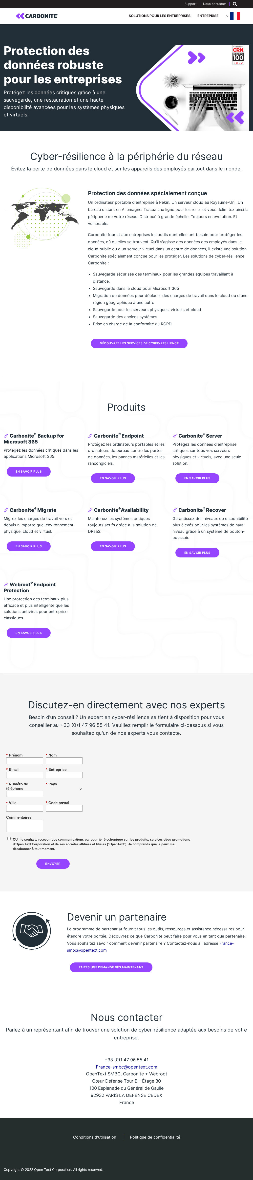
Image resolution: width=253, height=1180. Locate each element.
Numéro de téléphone (17, 786)
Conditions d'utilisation (94, 1137)
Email (12, 769)
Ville (11, 803)
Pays (51, 784)
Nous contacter (214, 4)
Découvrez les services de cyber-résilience (139, 343)
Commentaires (18, 817)
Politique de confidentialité (155, 1137)
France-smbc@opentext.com (126, 1066)
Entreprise (208, 16)
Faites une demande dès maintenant (111, 967)
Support (191, 4)
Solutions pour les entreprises (159, 16)
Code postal (57, 803)
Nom (51, 755)
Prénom (14, 755)
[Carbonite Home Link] (37, 16)
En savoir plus (29, 471)
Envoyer (53, 864)
